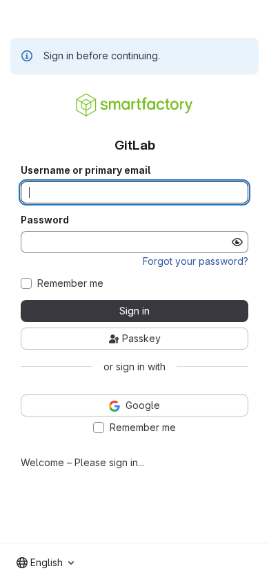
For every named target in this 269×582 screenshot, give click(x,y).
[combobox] (45, 562)
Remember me (70, 283)
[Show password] (237, 242)
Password (45, 219)
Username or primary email (85, 170)
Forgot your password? (195, 261)
